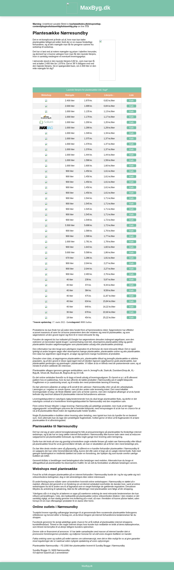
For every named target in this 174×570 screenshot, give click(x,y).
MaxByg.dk (95, 7)
